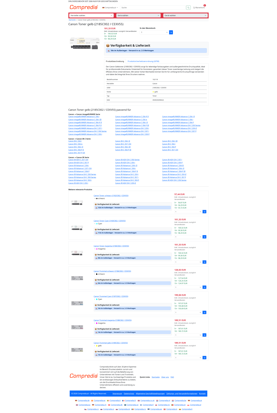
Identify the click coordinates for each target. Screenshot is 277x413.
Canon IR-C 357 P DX (76, 153)
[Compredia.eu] (77, 404)
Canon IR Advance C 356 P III (173, 171)
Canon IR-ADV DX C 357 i (172, 160)
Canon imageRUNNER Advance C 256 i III (84, 120)
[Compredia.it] (108, 400)
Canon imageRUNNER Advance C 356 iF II (85, 123)
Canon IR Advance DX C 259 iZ (174, 174)
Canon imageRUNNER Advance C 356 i (177, 120)
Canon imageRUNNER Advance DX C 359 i (85, 134)
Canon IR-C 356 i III (122, 147)
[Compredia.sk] (117, 409)
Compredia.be (180, 400)
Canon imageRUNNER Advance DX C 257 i (85, 128)
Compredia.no (164, 405)
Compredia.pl (195, 405)
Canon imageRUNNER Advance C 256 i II (178, 117)
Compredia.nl (164, 400)
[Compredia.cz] (86, 409)
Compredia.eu (84, 405)
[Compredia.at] (189, 400)
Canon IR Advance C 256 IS (173, 166)
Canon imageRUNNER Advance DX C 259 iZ (179, 128)
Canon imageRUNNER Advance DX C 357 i (132, 131)
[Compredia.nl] (157, 400)
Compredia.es (99, 400)
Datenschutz (129, 393)
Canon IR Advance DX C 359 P (127, 180)
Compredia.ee (156, 409)
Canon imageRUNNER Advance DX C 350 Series (87, 131)
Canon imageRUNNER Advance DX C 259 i (132, 128)
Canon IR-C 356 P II (76, 150)
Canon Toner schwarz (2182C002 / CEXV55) (111, 195)
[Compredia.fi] (141, 404)
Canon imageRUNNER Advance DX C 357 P (179, 131)
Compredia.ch (100, 405)
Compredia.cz (93, 409)
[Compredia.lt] (180, 409)
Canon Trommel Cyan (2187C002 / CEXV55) (111, 296)
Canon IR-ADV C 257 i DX (78, 160)
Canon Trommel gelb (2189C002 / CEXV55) (111, 343)
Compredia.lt (187, 409)
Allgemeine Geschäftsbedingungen (150, 393)
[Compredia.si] (101, 409)
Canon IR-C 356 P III (123, 150)
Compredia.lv (171, 409)
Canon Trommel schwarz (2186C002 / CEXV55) (112, 271)
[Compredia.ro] (133, 409)
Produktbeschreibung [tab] (115, 61)
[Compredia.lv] (165, 409)
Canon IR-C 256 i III (169, 141)
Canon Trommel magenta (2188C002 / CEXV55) (113, 320)
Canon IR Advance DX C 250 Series (82, 174)
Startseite (72, 20)
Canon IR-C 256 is (75, 144)
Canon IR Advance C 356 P (78, 171)
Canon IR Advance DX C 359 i (80, 180)
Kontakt (202, 393)
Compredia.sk (124, 409)
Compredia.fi (148, 405)
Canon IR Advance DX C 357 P (174, 177)
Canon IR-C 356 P (169, 147)
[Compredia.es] (92, 400)
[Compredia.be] (173, 400)
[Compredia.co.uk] (139, 400)
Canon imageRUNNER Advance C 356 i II (131, 123)
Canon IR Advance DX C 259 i (126, 174)
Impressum (117, 393)
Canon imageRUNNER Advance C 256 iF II (132, 117)
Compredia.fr (130, 400)
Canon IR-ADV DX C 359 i (125, 163)
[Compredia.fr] (123, 400)
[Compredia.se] (125, 404)
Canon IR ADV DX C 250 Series (174, 180)
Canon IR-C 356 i (168, 144)
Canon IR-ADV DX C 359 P (172, 163)
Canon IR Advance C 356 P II (126, 171)
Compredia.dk (116, 405)
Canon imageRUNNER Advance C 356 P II (84, 125)
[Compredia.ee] (149, 409)
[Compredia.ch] (93, 404)
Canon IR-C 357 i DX (170, 150)
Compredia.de (83, 400)
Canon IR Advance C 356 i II (173, 168)
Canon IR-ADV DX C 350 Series (127, 160)
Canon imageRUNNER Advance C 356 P (178, 123)
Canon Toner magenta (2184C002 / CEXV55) (111, 246)
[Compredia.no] (156, 404)
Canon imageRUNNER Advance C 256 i (83, 117)
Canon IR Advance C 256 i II (126, 166)
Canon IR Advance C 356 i (125, 168)
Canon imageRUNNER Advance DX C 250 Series (181, 125)
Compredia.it (115, 400)
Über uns (165, 377)
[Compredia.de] (76, 400)
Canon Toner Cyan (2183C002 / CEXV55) (110, 221)
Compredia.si (108, 409)
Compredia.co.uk (148, 400)
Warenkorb (200, 7)
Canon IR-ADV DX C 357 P (78, 163)
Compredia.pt (180, 405)
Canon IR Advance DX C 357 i (126, 177)
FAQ (172, 377)
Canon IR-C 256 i (75, 141)
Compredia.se (132, 405)
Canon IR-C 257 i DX (123, 144)
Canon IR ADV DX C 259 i (78, 183)
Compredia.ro (140, 409)
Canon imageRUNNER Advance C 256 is (131, 120)
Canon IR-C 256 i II (122, 141)
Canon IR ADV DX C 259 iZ (125, 183)
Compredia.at (110, 7)
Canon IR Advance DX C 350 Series (82, 177)
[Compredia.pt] (173, 404)
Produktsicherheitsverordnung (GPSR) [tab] (143, 61)
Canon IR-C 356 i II (75, 147)
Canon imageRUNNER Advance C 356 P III (132, 125)
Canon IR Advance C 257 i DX (80, 168)
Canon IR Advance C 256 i (78, 166)
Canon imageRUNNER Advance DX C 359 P (132, 134)
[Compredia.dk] (109, 404)
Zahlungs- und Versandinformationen (181, 393)
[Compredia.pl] (188, 404)
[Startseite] (84, 376)
